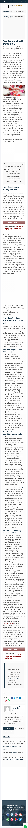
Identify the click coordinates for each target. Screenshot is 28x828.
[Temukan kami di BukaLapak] (12, 820)
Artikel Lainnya (19, 728)
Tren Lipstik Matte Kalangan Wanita (13, 167)
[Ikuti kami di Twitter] (12, 816)
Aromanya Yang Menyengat (14, 179)
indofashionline (8, 623)
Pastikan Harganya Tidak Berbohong (13, 174)
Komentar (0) (8, 728)
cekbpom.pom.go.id (14, 678)
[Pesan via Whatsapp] (17, 1)
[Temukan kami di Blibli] (20, 820)
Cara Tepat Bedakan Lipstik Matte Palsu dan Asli (13, 170)
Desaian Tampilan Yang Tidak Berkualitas (14, 182)
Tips (15, 50)
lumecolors (8, 693)
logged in (14, 752)
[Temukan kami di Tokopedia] (8, 820)
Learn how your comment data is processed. (13, 760)
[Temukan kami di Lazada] (16, 820)
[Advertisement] (14, 28)
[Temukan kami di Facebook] (8, 816)
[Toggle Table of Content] (21, 164)
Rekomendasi (8, 732)
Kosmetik (10, 50)
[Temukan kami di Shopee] (20, 816)
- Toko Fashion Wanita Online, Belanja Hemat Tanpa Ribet (14, 807)
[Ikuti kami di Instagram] (16, 816)
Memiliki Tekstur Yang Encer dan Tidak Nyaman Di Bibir (14, 177)
